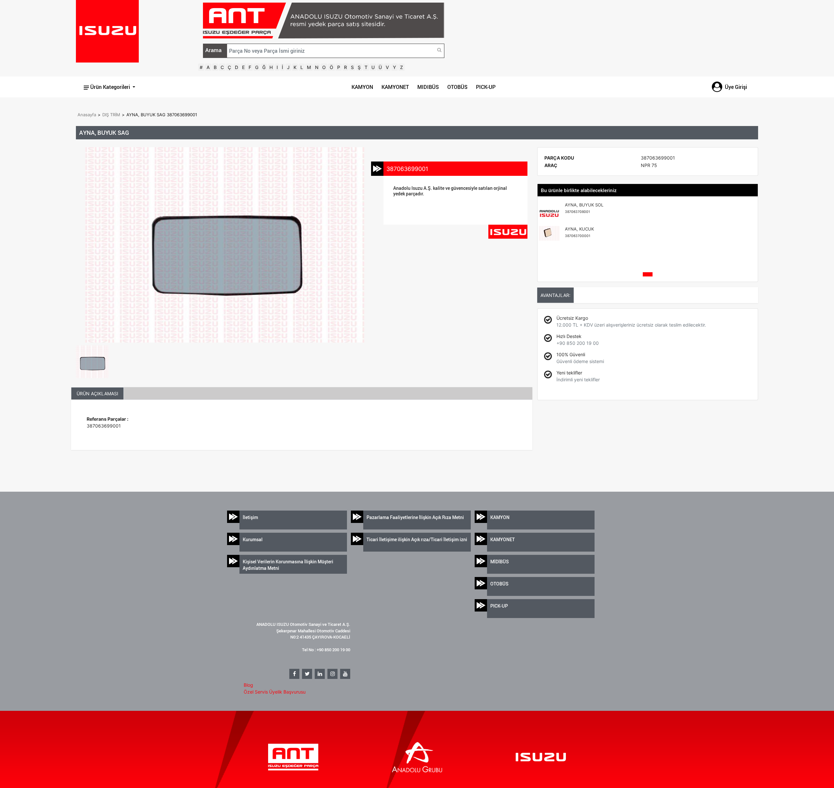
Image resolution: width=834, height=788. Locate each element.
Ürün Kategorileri (110, 87)
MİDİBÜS (499, 561)
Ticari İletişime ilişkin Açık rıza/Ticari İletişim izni (417, 539)
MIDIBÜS (428, 87)
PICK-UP (486, 87)
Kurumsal (253, 539)
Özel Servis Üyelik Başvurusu (275, 692)
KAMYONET (395, 87)
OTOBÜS (457, 87)
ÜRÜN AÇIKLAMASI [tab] (97, 393)
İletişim (250, 517)
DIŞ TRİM (111, 114)
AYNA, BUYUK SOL (584, 208)
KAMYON (362, 87)
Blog (248, 685)
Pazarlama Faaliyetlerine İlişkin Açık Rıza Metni (415, 517)
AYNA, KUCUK (579, 232)
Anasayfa (87, 114)
